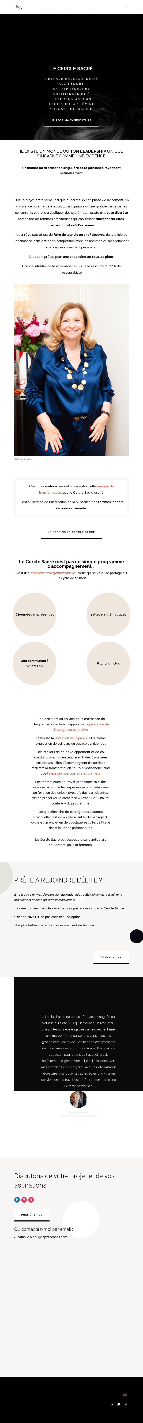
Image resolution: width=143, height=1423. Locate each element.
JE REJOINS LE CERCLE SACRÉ (71, 532)
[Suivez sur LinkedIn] (17, 1200)
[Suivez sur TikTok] (31, 1200)
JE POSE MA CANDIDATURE (71, 120)
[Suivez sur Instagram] (24, 1200)
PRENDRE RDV (111, 956)
